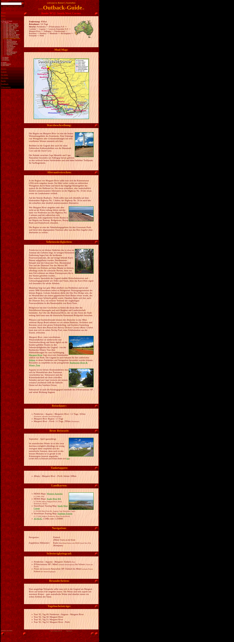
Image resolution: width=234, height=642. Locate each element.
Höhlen (32, 360)
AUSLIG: (38, 518)
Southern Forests (65, 513)
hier (67, 459)
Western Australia (55, 493)
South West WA (54, 499)
